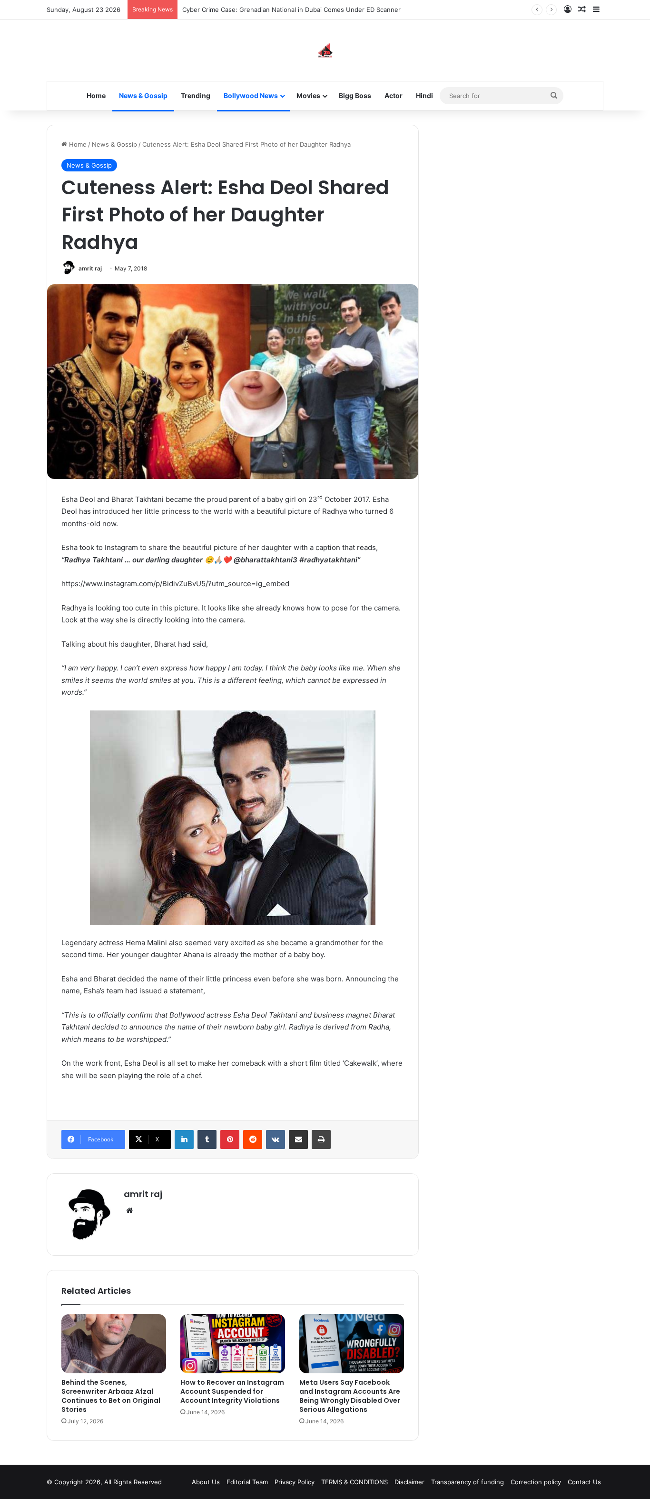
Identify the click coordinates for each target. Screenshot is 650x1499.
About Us (206, 1482)
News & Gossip (143, 95)
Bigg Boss (355, 95)
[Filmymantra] (325, 50)
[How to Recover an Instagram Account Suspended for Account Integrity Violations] (232, 1343)
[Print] (321, 1139)
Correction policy (536, 1482)
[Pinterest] (229, 1139)
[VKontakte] (275, 1139)
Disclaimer (409, 1482)
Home (96, 95)
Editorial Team (247, 1482)
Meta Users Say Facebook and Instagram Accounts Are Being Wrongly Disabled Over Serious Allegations (349, 1396)
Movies (308, 95)
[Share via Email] (298, 1139)
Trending (195, 95)
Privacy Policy (295, 1482)
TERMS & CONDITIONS (354, 1482)
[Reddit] (252, 1139)
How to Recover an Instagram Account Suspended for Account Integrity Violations (232, 1391)
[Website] (129, 1210)
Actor (393, 95)
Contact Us (584, 1482)
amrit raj (90, 268)
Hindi (424, 95)
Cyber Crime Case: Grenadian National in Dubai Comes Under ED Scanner (291, 9)
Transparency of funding (467, 1482)
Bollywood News (251, 95)
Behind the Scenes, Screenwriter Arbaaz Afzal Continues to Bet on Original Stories (110, 1396)
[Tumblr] (207, 1139)
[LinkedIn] (184, 1139)
